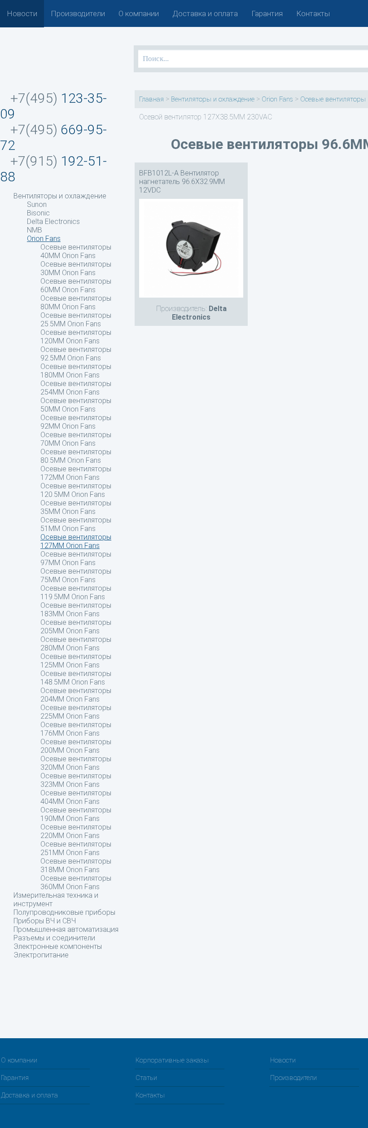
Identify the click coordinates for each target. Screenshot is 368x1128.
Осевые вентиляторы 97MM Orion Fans (75, 558)
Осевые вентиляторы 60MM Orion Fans (75, 285)
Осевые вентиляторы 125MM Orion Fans (75, 660)
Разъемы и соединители (54, 938)
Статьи (146, 1078)
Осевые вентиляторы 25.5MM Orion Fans (75, 319)
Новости (22, 13)
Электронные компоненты (57, 946)
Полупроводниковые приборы (64, 912)
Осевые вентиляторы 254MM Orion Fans (75, 387)
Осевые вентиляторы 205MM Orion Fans (75, 626)
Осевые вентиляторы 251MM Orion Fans (75, 848)
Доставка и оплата (205, 13)
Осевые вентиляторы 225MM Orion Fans (75, 711)
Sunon (37, 204)
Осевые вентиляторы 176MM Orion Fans (75, 728)
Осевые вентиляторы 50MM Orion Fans (75, 404)
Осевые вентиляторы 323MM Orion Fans (75, 780)
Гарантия (267, 13)
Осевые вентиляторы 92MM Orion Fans (75, 421)
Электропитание (41, 955)
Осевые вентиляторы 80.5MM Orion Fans (75, 456)
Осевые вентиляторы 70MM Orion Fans (75, 439)
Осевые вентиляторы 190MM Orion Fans (75, 814)
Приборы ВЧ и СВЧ (44, 921)
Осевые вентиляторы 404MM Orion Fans (75, 797)
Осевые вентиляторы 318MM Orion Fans (75, 865)
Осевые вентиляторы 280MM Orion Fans (75, 643)
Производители (78, 13)
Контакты (313, 13)
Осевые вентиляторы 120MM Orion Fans (75, 336)
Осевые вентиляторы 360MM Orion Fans (75, 882)
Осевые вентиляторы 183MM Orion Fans (75, 609)
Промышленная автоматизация (65, 929)
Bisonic (38, 213)
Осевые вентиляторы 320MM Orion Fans (75, 763)
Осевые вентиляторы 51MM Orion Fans (75, 524)
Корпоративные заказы (172, 1060)
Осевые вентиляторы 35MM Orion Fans (75, 507)
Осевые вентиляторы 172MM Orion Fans (75, 473)
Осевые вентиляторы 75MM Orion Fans (75, 575)
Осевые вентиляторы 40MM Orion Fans (75, 251)
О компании (138, 13)
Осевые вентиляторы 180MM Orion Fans (75, 370)
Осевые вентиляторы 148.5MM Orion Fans (75, 677)
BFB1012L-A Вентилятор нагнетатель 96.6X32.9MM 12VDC (182, 181)
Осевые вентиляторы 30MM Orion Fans (75, 268)
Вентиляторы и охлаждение (59, 196)
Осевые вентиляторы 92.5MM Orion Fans (75, 353)
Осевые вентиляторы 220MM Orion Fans (75, 831)
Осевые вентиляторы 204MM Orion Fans (75, 694)
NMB (34, 230)
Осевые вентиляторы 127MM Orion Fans (75, 541)
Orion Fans (44, 238)
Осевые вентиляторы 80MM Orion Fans (75, 302)
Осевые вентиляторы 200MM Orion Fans (75, 746)
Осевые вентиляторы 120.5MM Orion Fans (75, 490)
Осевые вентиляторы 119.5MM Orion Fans (75, 592)
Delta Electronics (53, 221)
